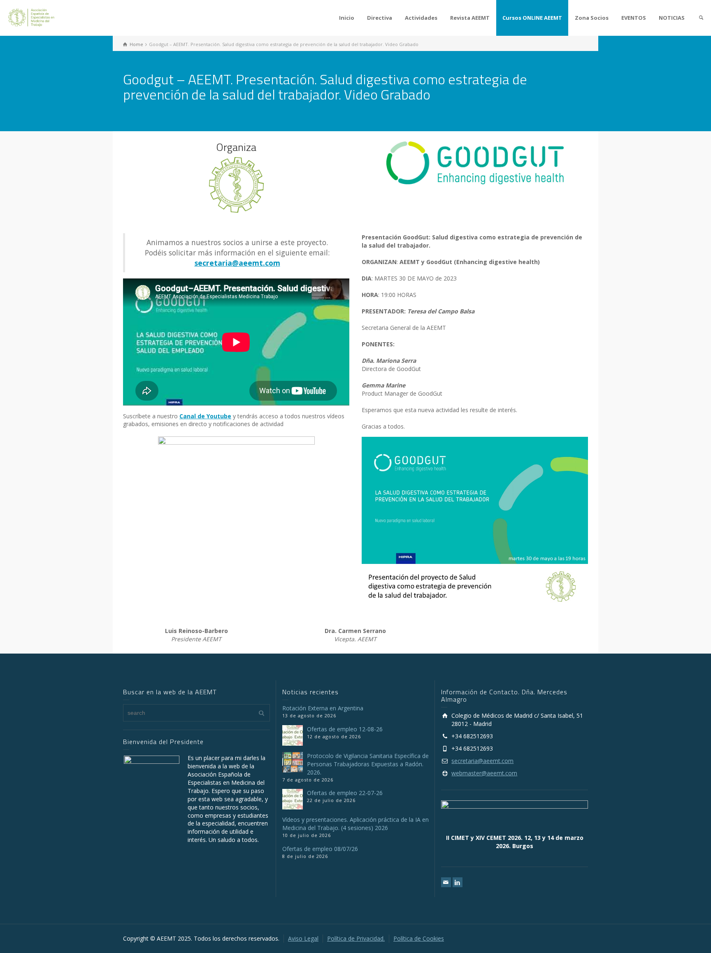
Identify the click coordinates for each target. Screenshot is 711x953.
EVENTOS (633, 17)
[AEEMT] (32, 17)
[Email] (446, 882)
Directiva (379, 17)
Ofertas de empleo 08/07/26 (320, 849)
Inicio (346, 17)
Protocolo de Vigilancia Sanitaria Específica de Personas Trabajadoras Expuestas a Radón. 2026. (368, 764)
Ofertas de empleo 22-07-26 (345, 793)
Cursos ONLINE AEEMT (532, 17)
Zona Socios (592, 17)
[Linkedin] (457, 882)
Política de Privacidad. (356, 938)
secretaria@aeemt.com (482, 761)
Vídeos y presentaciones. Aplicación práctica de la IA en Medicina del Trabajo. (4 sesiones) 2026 (355, 824)
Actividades (421, 17)
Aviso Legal (303, 938)
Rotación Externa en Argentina (322, 708)
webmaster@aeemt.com (484, 773)
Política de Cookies (418, 938)
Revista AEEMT (470, 17)
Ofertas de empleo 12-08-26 (345, 729)
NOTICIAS (672, 17)
